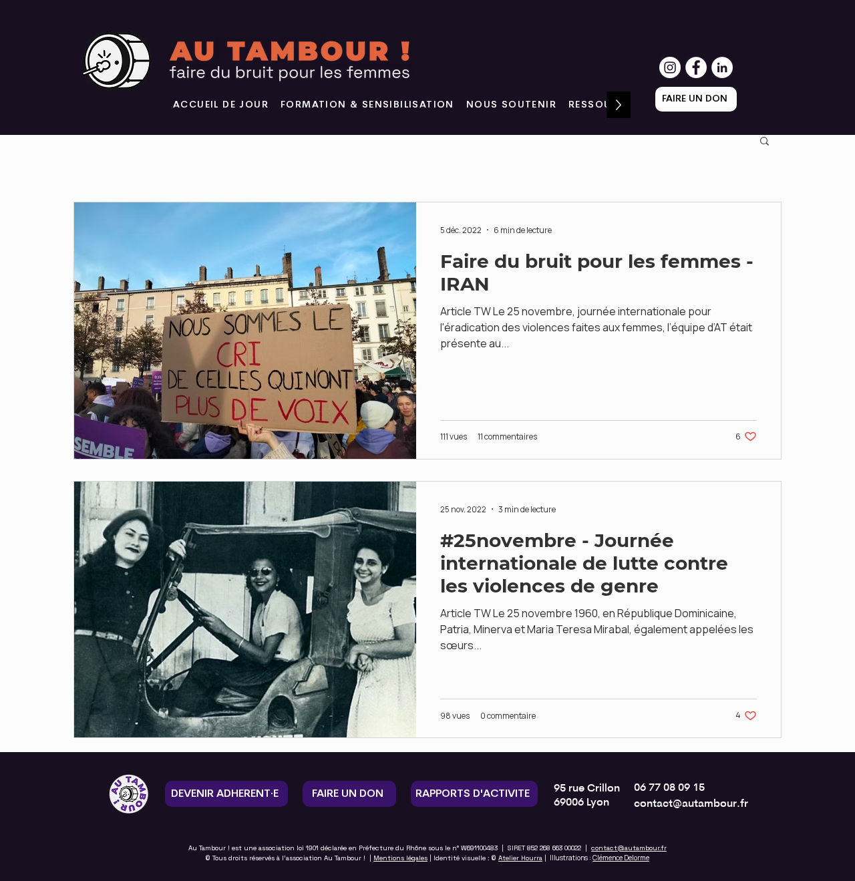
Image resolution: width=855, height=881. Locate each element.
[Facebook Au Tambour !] (696, 67)
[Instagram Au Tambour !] (670, 67)
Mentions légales (400, 858)
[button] (511, 105)
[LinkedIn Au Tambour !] (722, 67)
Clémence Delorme (620, 857)
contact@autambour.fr (629, 848)
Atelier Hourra (520, 858)
